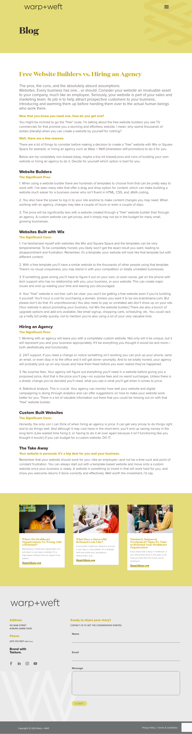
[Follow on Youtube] (35, 663)
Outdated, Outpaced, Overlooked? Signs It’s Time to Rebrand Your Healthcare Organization (148, 543)
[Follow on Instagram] (27, 663)
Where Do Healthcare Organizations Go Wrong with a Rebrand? (42, 541)
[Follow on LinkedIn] (19, 663)
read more (29, 563)
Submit (79, 703)
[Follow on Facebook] (11, 663)
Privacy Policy (148, 727)
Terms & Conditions (168, 727)
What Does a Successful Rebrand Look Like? (91, 540)
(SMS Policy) (29, 641)
